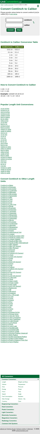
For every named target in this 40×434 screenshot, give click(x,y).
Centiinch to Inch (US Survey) (11, 286)
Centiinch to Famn (7, 309)
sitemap (30, 429)
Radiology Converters (9, 421)
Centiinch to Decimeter (8, 189)
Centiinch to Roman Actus (9, 314)
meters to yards (6, 129)
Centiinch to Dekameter (9, 218)
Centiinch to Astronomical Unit (11, 232)
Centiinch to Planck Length (10, 331)
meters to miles (6, 147)
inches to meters (6, 157)
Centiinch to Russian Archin (10, 312)
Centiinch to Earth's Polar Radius (12, 338)
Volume (4, 384)
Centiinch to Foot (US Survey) (11, 272)
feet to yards (5, 155)
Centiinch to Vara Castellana (10, 319)
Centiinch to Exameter (8, 208)
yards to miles (5, 171)
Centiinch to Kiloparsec (9, 229)
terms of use (11, 429)
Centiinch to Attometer (8, 225)
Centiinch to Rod (6, 260)
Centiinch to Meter (7, 185)
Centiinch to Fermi (7, 298)
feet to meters (5, 117)
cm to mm (4, 135)
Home (2, 4)
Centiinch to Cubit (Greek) (9, 321)
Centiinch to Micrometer (9, 194)
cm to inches (5, 108)
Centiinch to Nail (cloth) (9, 284)
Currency (4, 401)
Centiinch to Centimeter (9, 190)
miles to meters (6, 148)
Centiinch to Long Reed (9, 323)
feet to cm (4, 124)
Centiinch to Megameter (9, 215)
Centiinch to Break (7, 206)
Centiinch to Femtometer (9, 223)
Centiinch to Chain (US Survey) (11, 257)
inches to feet (5, 126)
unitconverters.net (22, 430)
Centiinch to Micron (7, 220)
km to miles (4, 119)
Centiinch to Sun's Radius (9, 342)
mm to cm (4, 133)
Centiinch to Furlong (8, 251)
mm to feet (4, 143)
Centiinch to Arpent (7, 300)
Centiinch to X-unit (7, 297)
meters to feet (5, 115)
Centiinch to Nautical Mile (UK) (11, 241)
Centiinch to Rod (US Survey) (11, 262)
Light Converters (7, 412)
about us (3, 429)
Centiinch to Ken (6, 310)
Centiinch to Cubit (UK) (9, 277)
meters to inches (6, 159)
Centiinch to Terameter (8, 211)
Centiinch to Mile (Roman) (10, 248)
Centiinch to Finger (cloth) (9, 283)
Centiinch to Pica (6, 302)
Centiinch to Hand (7, 279)
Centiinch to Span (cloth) (9, 281)
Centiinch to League (7, 234)
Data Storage (5, 399)
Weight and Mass (23, 382)
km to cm (4, 141)
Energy (4, 389)
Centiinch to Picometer (8, 222)
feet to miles (5, 150)
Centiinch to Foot (6, 201)
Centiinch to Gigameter (8, 213)
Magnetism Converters (9, 418)
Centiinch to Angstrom (8, 293)
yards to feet (5, 154)
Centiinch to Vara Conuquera (11, 317)
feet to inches (5, 128)
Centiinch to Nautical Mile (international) (14, 243)
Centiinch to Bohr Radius (9, 335)
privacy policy (21, 429)
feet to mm (4, 145)
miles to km (4, 121)
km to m (3, 164)
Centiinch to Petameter (8, 210)
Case (19, 401)
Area (3, 387)
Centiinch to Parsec (7, 230)
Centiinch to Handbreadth (9, 328)
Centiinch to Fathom (7, 267)
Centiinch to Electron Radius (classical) (14, 333)
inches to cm (5, 110)
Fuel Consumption (7, 396)
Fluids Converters (8, 409)
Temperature (21, 384)
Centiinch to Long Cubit (9, 326)
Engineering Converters (10, 404)
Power (20, 389)
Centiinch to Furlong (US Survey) (12, 253)
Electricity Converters (9, 415)
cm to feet (4, 122)
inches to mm (5, 114)
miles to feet (5, 152)
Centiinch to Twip (7, 305)
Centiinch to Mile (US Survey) (11, 246)
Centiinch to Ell (6, 270)
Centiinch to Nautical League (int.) (12, 237)
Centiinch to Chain (7, 255)
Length (4, 382)
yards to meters (6, 131)
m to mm (3, 162)
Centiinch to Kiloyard (8, 250)
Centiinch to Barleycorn (9, 288)
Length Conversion (8, 4)
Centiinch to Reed (7, 324)
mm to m (3, 161)
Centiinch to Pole (6, 265)
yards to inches (6, 169)
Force (3, 391)
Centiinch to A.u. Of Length (10, 295)
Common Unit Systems (9, 423)
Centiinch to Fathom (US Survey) (12, 269)
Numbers (20, 396)
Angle (19, 394)
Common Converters (9, 379)
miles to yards (5, 173)
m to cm (3, 138)
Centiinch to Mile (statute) (9, 244)
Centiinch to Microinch (8, 291)
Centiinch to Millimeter (8, 192)
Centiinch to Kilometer (8, 187)
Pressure (20, 387)
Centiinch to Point (7, 303)
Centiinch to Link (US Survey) (11, 276)
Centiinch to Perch (7, 263)
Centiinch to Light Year (8, 204)
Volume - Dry (21, 399)
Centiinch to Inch (6, 203)
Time (19, 391)
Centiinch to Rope (7, 258)
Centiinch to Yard (6, 199)
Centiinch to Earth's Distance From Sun (14, 340)
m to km (3, 166)
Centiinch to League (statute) (10, 239)
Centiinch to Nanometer (9, 196)
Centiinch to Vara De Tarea (10, 316)
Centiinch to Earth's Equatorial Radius (14, 337)
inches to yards (6, 168)
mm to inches (5, 112)
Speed (4, 394)
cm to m (3, 136)
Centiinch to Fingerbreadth (10, 330)
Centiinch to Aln (6, 307)
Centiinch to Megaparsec (9, 227)
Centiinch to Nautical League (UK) (12, 236)
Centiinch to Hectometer (9, 217)
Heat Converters (7, 407)
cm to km (4, 140)
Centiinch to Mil (6, 290)
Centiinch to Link (6, 274)
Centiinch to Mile (6, 197)
